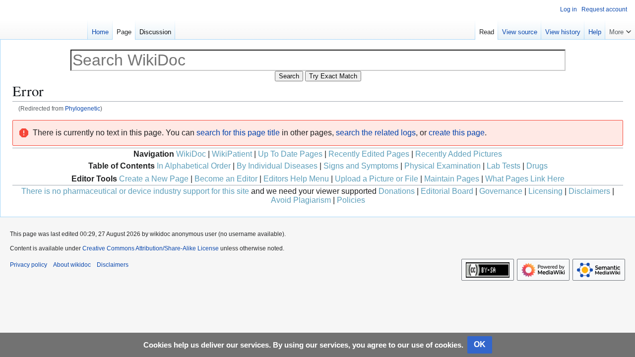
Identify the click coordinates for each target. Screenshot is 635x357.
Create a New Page (154, 179)
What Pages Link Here (525, 179)
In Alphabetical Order (194, 166)
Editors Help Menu (296, 179)
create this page (457, 132)
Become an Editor (225, 179)
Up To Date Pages (290, 154)
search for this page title (238, 132)
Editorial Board (447, 191)
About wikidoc (72, 264)
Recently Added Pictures (458, 154)
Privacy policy (28, 264)
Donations (397, 191)
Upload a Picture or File (376, 179)
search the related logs (376, 132)
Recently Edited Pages (368, 154)
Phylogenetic (82, 108)
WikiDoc (191, 154)
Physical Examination (442, 166)
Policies (351, 200)
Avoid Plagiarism (301, 200)
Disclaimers (589, 191)
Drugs (537, 166)
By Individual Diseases (277, 166)
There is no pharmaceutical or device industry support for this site (135, 191)
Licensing (545, 191)
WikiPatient (232, 154)
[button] (620, 30)
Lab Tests (503, 166)
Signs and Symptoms (360, 166)
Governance (500, 191)
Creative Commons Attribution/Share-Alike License (150, 248)
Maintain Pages (451, 179)
